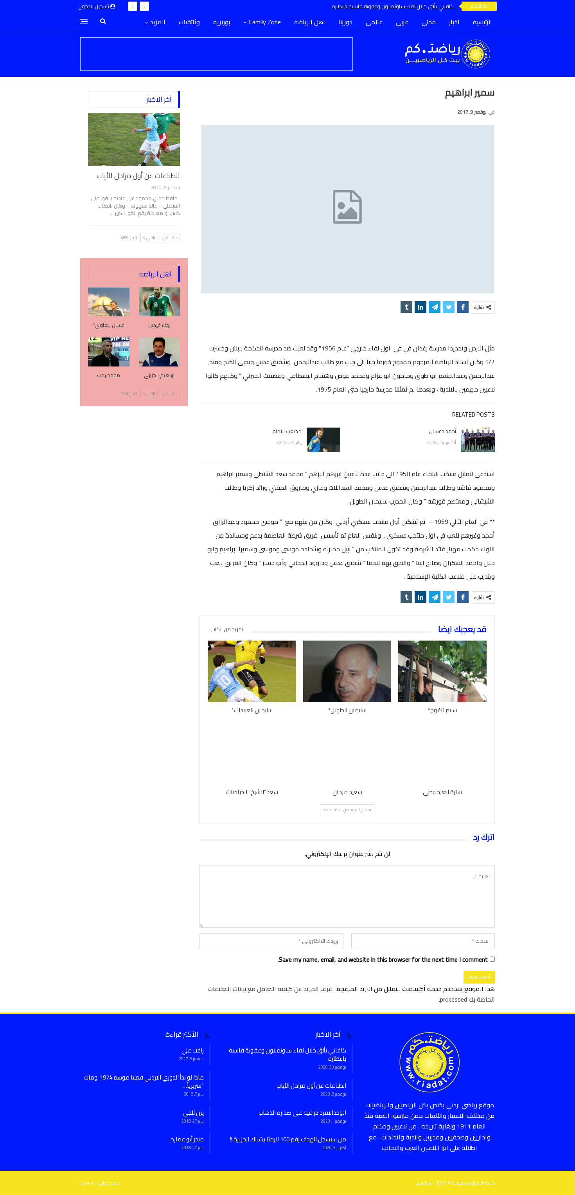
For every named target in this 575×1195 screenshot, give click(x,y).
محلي (429, 22)
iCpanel (88, 1182)
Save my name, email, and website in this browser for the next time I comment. (383, 959)
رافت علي (192, 1050)
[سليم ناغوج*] (442, 671)
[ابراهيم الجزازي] (159, 352)
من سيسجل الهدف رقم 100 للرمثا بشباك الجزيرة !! (288, 1139)
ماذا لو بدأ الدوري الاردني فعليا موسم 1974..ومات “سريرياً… (144, 1081)
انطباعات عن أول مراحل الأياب (138, 175)
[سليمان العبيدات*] (252, 671)
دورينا (345, 22)
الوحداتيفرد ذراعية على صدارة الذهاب (302, 1112)
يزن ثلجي (193, 1112)
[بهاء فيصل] (159, 301)
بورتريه (221, 22)
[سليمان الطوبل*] (347, 671)
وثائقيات (189, 22)
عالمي (374, 22)
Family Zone (265, 22)
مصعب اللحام (287, 431)
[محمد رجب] (108, 352)
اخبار (454, 22)
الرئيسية (482, 22)
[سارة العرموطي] (442, 753)
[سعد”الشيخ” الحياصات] (252, 753)
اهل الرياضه (309, 22)
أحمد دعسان (442, 431)
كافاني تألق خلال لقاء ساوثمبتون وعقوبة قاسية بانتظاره (393, 6)
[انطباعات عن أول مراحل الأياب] (134, 139)
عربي (402, 22)
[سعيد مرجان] (347, 753)
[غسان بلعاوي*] (108, 301)
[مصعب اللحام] (323, 440)
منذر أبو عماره (187, 1139)
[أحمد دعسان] (478, 440)
